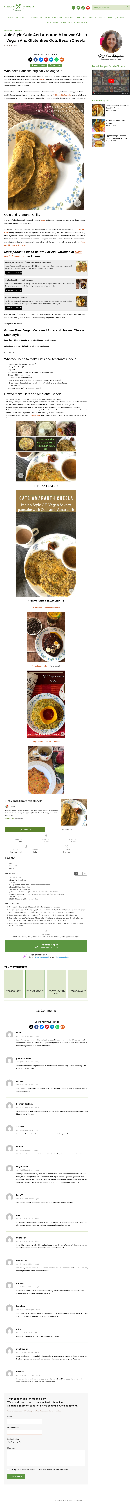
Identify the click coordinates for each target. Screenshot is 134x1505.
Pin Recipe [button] (68, 829)
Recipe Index (82, 22)
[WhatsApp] (56, 59)
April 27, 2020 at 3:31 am (24, 1352)
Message (11, 1448)
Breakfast (82, 18)
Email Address (13, 1427)
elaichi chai (36, 415)
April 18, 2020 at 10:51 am (25, 1287)
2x (80, 874)
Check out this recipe (14, 273)
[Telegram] (51, 59)
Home (10, 18)
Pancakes (18, 30)
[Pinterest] (46, 59)
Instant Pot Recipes (53, 18)
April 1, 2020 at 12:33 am (24, 1036)
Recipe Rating (13, 1439)
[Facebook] (36, 59)
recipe (42, 220)
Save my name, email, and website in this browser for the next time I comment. (39, 1469)
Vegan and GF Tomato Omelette (46, 741)
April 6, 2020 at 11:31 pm (24, 1150)
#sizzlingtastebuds (62, 957)
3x (85, 874)
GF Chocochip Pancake (61, 95)
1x (76, 874)
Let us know (45, 947)
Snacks (71, 22)
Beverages (70, 18)
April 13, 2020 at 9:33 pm (24, 1218)
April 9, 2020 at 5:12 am (24, 1199)
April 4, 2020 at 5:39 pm (24, 1107)
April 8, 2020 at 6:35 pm (24, 1170)
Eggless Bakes (105, 18)
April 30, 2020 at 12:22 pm (25, 1375)
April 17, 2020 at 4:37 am (24, 1241)
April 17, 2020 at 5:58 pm (25, 1264)
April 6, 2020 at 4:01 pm (24, 1130)
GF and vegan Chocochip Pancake (46, 607)
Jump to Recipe (39, 65)
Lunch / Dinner (52, 22)
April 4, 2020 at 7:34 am (24, 1062)
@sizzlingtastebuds (42, 957)
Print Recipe (56, 65)
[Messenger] (41, 59)
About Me (20, 18)
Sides (63, 22)
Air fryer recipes (34, 18)
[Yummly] (62, 59)
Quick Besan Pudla (39, 666)
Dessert (93, 18)
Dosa (42, 79)
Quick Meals (120, 18)
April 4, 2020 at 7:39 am (24, 1085)
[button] (6, 819)
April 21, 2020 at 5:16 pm (24, 1332)
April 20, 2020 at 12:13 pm (25, 1310)
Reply (37, 1036)
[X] (30, 59)
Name (9, 1417)
